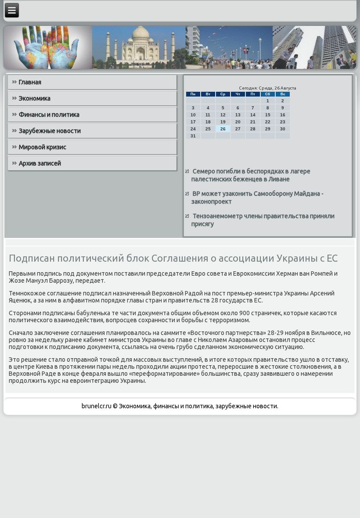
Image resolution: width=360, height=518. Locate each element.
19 (223, 121)
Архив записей (40, 163)
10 (193, 114)
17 (193, 121)
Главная (30, 82)
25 (208, 128)
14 (253, 114)
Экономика (34, 98)
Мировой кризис (42, 147)
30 (282, 128)
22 (267, 121)
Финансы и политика (49, 114)
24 (193, 128)
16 (282, 114)
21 (253, 121)
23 (282, 121)
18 (208, 121)
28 (253, 128)
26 (223, 128)
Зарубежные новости (50, 130)
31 (193, 135)
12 (223, 114)
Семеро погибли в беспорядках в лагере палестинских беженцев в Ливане (250, 175)
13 (238, 114)
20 (238, 121)
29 (267, 128)
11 (207, 114)
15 (267, 114)
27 (238, 128)
